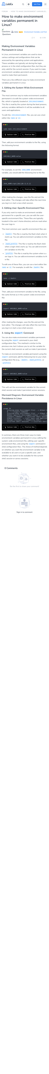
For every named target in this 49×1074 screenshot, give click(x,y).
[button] (29, 4)
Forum (5, 11)
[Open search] (23, 4)
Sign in (19, 512)
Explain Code (11, 134)
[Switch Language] (29, 4)
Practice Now (29, 134)
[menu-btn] (45, 4)
